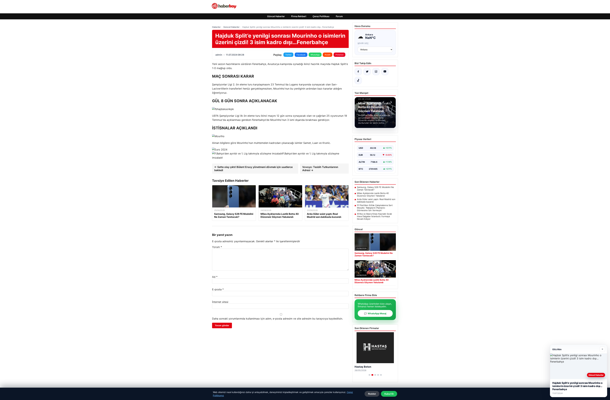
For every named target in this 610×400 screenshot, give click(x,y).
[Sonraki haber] (390, 102)
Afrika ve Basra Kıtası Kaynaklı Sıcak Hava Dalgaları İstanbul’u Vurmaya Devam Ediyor (374, 216)
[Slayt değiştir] (369, 375)
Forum (339, 16)
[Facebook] (358, 71)
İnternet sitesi (220, 301)
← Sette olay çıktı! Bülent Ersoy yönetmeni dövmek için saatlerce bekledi (253, 168)
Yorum (217, 247)
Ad (214, 276)
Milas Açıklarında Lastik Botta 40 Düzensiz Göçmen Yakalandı (373, 194)
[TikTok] (358, 80)
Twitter (288, 54)
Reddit (327, 54)
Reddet (372, 394)
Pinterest (339, 54)
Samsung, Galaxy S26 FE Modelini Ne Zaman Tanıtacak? (375, 188)
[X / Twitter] (367, 71)
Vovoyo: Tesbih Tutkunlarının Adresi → (320, 168)
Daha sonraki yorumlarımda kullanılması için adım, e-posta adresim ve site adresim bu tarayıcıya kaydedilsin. (277, 318)
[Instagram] (376, 71)
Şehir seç (363, 43)
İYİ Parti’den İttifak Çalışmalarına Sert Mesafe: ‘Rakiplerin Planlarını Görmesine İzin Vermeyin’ (375, 208)
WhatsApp (315, 54)
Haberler (216, 27)
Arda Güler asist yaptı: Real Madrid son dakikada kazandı (376, 200)
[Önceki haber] (384, 102)
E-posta (218, 289)
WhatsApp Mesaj (375, 313)
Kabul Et (389, 394)
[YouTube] (385, 71)
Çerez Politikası (321, 16)
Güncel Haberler (276, 16)
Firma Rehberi (298, 16)
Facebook (301, 54)
